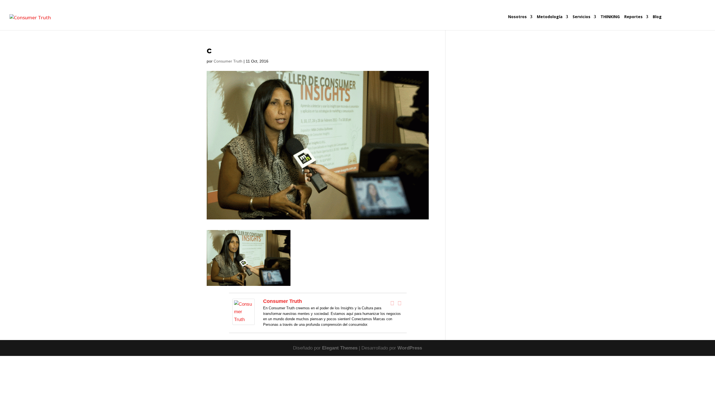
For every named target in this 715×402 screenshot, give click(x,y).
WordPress (409, 348)
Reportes (633, 17)
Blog (657, 17)
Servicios (581, 17)
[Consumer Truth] (243, 321)
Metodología (550, 17)
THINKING (610, 17)
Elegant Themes (340, 348)
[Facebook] (392, 303)
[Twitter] (399, 303)
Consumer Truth (228, 61)
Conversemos (684, 22)
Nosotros (517, 17)
